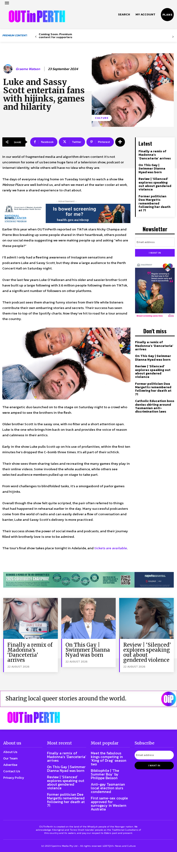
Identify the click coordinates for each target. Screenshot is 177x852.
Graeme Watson (28, 69)
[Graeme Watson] (8, 69)
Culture (102, 118)
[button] (124, 14)
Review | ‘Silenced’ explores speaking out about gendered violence (155, 184)
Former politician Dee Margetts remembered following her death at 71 (155, 203)
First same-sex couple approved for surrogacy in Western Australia (109, 803)
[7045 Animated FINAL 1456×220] (66, 213)
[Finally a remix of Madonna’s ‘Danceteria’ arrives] (30, 618)
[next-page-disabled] (173, 37)
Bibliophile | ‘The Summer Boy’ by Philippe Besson (105, 774)
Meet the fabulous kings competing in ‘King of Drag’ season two (108, 758)
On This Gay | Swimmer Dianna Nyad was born (152, 169)
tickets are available (110, 548)
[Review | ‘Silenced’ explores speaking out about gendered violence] (146, 618)
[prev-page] (36, 37)
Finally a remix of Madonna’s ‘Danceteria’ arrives (155, 155)
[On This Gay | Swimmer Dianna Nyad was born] (88, 618)
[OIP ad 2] (88, 699)
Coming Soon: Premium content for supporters (55, 35)
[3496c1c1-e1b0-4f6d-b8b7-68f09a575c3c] (88, 580)
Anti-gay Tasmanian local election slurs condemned (108, 787)
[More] (120, 142)
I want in (155, 253)
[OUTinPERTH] (37, 16)
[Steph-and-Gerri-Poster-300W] (155, 290)
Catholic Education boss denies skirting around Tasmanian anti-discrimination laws (154, 406)
